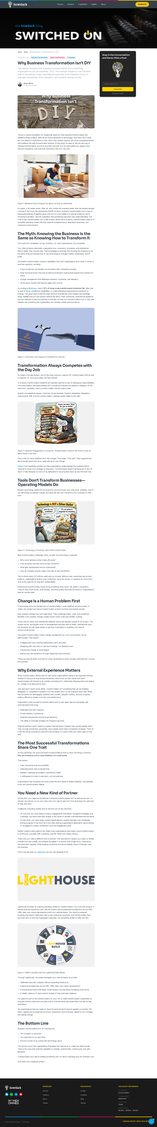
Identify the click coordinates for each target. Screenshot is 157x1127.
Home (20, 52)
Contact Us (142, 4)
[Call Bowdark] (11, 1094)
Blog (25, 52)
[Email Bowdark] (6, 1094)
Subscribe (118, 89)
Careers (45, 1103)
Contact (83, 1091)
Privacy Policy (25, 1122)
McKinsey (33, 288)
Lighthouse (41, 852)
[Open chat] (151, 1121)
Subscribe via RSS (118, 93)
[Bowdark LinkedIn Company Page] (16, 1094)
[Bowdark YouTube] (21, 1094)
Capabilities (82, 4)
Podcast (83, 1103)
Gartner (21, 466)
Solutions (70, 4)
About (103, 4)
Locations (84, 1095)
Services (60, 4)
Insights (94, 4)
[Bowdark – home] (17, 4)
